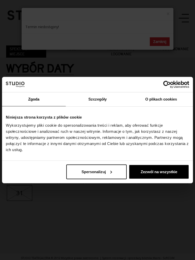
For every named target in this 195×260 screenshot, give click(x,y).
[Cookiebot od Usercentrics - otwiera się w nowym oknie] (167, 84)
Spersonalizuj (94, 171)
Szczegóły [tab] (97, 99)
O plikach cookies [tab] (161, 99)
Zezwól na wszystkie (159, 171)
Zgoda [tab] (34, 99)
